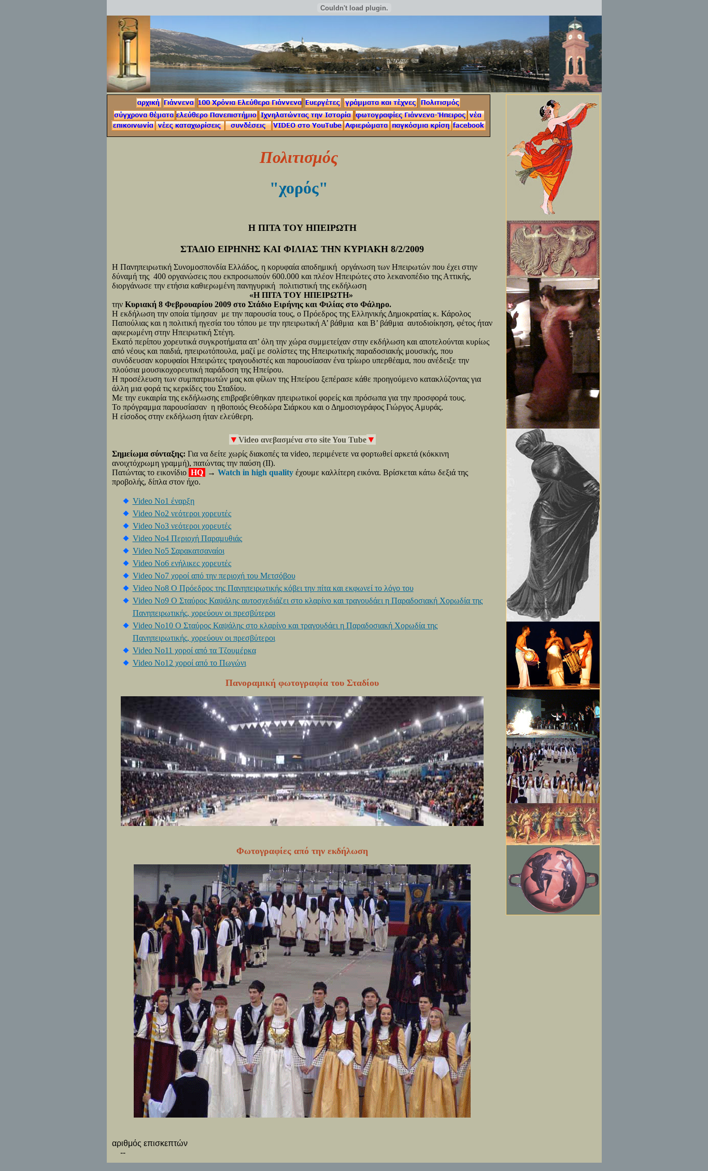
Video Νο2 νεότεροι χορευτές (182, 513)
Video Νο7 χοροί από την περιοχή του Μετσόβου (214, 575)
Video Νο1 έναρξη (163, 501)
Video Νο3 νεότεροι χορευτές (182, 525)
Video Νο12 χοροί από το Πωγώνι (189, 662)
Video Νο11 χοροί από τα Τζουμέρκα (194, 650)
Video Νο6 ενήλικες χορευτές (182, 563)
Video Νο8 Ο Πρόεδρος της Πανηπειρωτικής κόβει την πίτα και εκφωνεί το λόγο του (273, 588)
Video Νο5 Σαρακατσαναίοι (178, 550)
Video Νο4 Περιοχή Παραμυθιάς (187, 538)
